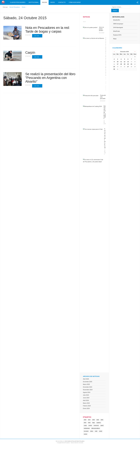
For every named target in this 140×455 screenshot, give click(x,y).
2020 (102, 419)
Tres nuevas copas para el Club (105, 138)
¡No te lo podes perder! (101, 29)
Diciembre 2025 (87, 381)
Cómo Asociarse (75, 2)
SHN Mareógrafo (118, 27)
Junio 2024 (86, 397)
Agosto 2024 (86, 392)
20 (128, 64)
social (100, 431)
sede (96, 431)
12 (124, 61)
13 (128, 61)
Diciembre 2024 (87, 387)
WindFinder (116, 31)
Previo (86, 21)
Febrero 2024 (87, 405)
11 (121, 61)
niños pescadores (95, 428)
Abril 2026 (86, 379)
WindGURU (116, 20)
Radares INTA (117, 35)
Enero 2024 (86, 408)
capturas (99, 422)
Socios (44, 2)
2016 (85, 419)
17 (117, 64)
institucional (87, 428)
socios (85, 434)
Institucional (34, 2)
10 (117, 61)
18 (121, 64)
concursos (96, 425)
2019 (98, 419)
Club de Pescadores (17, 2)
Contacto (61, 2)
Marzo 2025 (86, 384)
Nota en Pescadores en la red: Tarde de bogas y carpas (47, 29)
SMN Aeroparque (118, 23)
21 (131, 64)
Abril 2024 (86, 400)
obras (91, 431)
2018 (93, 419)
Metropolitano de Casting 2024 (105, 112)
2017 (89, 419)
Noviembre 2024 (88, 389)
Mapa (114, 38)
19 (124, 64)
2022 (89, 422)
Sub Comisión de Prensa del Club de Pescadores (74, 441)
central (90, 425)
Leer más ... (37, 35)
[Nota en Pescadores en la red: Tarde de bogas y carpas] (12, 33)
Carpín (30, 52)
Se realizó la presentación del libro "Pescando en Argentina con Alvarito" (50, 77)
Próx (88, 21)
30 (114, 69)
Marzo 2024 (86, 403)
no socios (86, 431)
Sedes (52, 2)
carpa (85, 425)
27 (128, 66)
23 (114, 66)
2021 (85, 422)
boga (93, 422)
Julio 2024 (86, 395)
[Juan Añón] (12, 56)
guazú (102, 425)
